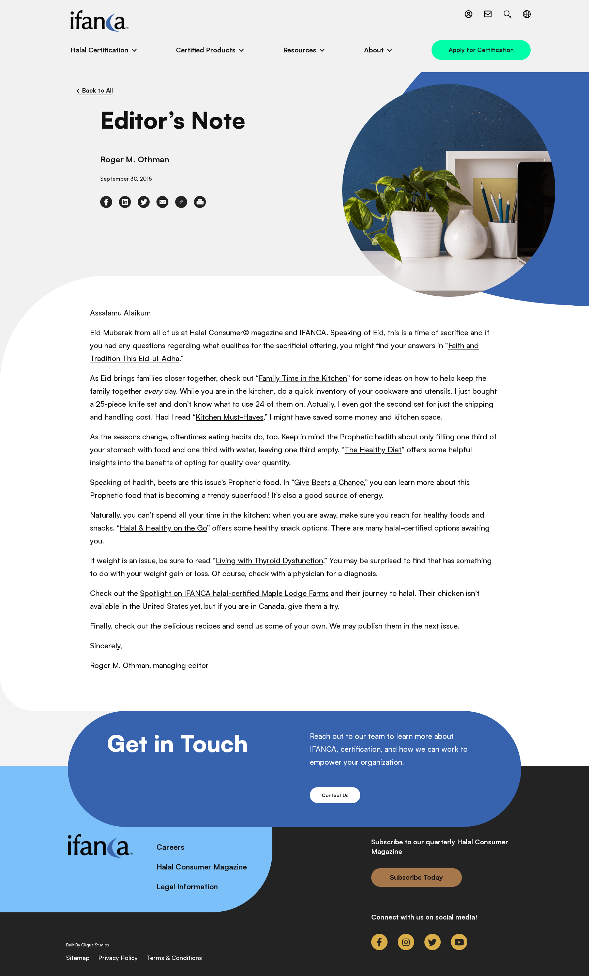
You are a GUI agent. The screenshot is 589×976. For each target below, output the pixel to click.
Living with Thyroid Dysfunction (269, 560)
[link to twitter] (144, 202)
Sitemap (78, 957)
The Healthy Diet (373, 449)
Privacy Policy (118, 957)
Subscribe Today (416, 877)
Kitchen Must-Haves (229, 416)
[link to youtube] (459, 942)
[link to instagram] (406, 942)
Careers (170, 846)
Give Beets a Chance (329, 482)
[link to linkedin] (125, 202)
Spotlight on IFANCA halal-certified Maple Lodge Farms (234, 593)
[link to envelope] (162, 202)
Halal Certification (100, 50)
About (374, 50)
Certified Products (206, 50)
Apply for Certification (481, 49)
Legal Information (187, 886)
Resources (299, 50)
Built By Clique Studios (87, 945)
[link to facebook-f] (106, 202)
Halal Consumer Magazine (201, 866)
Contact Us (335, 795)
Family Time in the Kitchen (303, 378)
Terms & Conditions (174, 957)
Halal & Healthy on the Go (163, 527)
